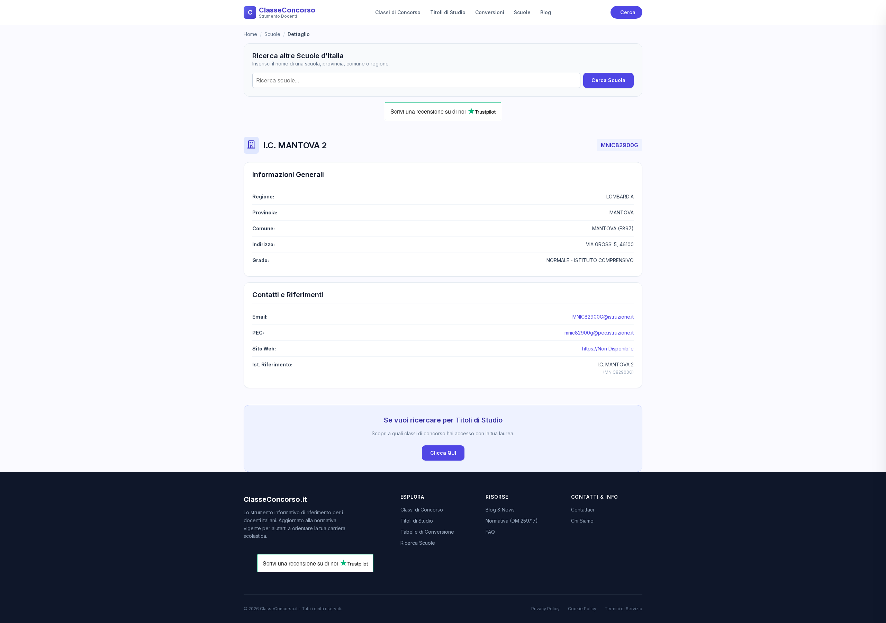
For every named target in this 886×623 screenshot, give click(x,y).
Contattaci (582, 510)
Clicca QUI (443, 453)
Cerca (627, 12)
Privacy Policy (545, 608)
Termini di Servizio (623, 608)
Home (250, 34)
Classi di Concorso (398, 12)
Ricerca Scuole (417, 543)
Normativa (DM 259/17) (512, 521)
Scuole (522, 12)
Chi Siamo (582, 521)
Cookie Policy (582, 608)
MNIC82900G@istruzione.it (603, 317)
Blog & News (500, 510)
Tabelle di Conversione (427, 532)
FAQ (490, 532)
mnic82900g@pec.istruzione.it (599, 333)
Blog (545, 12)
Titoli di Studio (447, 12)
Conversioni (489, 12)
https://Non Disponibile (608, 348)
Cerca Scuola (608, 80)
